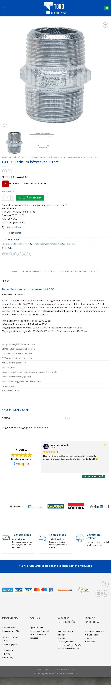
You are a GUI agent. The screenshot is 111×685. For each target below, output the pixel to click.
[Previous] (7, 75)
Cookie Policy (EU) (65, 669)
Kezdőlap (6, 157)
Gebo (10, 248)
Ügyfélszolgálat (37, 627)
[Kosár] (106, 8)
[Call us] (105, 593)
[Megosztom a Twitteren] (14, 254)
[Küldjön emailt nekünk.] (98, 593)
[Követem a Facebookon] (105, 584)
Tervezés (34, 638)
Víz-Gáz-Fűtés (21, 157)
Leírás (15, 272)
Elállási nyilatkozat (66, 641)
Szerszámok (90, 641)
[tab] (15, 272)
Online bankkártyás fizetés (69, 645)
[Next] (103, 75)
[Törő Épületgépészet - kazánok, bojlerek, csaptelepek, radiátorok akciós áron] (55, 8)
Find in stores (14, 232)
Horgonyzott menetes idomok (83, 157)
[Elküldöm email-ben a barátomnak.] (19, 254)
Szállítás (61, 638)
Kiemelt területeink (46, 669)
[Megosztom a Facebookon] (9, 254)
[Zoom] (5, 125)
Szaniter (88, 638)
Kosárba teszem (31, 197)
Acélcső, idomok (57, 157)
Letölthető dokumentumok (72, 272)
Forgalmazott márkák (39, 631)
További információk (31, 272)
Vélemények (49, 272)
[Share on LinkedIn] (29, 254)
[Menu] (3, 8)
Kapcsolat (94, 272)
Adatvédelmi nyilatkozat (68, 648)
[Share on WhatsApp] (4, 254)
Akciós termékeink (38, 634)
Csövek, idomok (38, 157)
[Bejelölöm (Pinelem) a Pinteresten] (24, 254)
